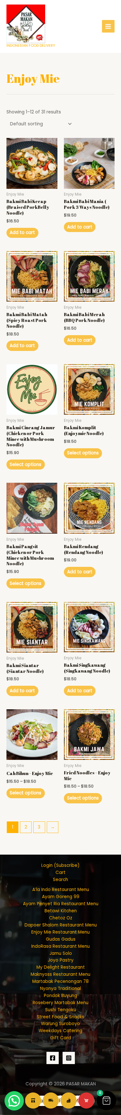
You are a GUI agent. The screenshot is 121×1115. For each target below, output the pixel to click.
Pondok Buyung (60, 996)
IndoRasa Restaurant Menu (60, 946)
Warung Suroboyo (60, 1024)
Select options (25, 464)
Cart (60, 872)
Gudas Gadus (61, 939)
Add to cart (22, 232)
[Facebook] (52, 1058)
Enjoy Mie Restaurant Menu (60, 932)
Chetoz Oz (60, 918)
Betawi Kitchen (61, 911)
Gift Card (60, 1038)
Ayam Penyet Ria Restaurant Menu (60, 904)
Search (60, 880)
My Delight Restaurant (60, 967)
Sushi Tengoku (60, 1010)
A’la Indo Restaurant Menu (60, 890)
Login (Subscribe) (60, 865)
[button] (106, 1100)
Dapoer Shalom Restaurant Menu (61, 925)
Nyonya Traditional (60, 988)
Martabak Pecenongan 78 (60, 981)
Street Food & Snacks (60, 1017)
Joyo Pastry (61, 960)
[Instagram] (69, 1058)
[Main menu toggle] (108, 26)
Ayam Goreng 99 (60, 897)
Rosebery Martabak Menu (60, 1003)
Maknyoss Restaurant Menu (60, 974)
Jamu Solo (60, 953)
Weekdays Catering (60, 1031)
